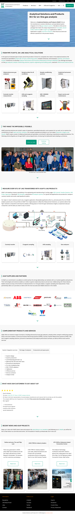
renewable (59, 28)
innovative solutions (47, 31)
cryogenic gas (46, 29)
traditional (37, 29)
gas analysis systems (47, 26)
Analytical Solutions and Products (12, 4)
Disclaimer (53, 502)
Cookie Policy (54, 505)
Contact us (70, 5)
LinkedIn (61, 429)
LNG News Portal (62, 1)
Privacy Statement (56, 507)
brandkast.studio (49, 512)
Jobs (68, 1)
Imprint (53, 500)
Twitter (28, 505)
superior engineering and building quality (41, 62)
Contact (72, 1)
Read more (13, 463)
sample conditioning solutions (21, 62)
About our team (31, 142)
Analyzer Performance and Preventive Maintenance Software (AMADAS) (39, 60)
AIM (40, 5)
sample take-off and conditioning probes (26, 58)
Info (59, 5)
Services (33, 5)
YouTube (29, 502)
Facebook (29, 507)
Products (25, 5)
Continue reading (43, 142)
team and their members (20, 132)
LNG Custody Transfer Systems (61, 192)
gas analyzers (9, 62)
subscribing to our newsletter (40, 429)
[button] (63, 5)
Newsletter (54, 1)
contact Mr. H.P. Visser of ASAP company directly (18, 395)
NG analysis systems (37, 194)
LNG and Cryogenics (49, 5)
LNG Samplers (21, 194)
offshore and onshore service (65, 62)
